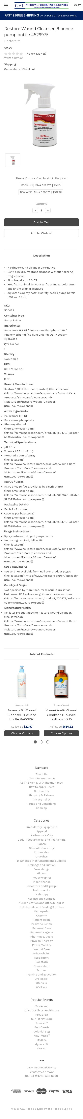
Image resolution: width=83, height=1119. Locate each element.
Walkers (41, 987)
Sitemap (41, 808)
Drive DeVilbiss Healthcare (41, 1010)
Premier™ (41, 1023)
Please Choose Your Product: (42, 178)
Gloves (41, 873)
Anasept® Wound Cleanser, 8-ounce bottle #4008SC (21, 714)
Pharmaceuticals (41, 936)
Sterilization (41, 966)
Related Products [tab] (41, 654)
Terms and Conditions (41, 803)
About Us (42, 774)
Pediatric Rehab (41, 924)
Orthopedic (41, 911)
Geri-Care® (41, 1027)
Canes (41, 844)
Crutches (41, 856)
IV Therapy (41, 894)
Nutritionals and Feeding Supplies (42, 907)
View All (41, 1048)
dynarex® (41, 1044)
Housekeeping (41, 877)
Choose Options (22, 733)
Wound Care (42, 949)
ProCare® (41, 1014)
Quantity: (42, 203)
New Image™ (42, 1036)
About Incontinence (42, 778)
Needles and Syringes (41, 898)
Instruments (41, 890)
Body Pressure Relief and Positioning (41, 839)
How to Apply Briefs (41, 787)
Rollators (41, 962)
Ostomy (41, 915)
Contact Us (41, 791)
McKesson (42, 1006)
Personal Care (41, 928)
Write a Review (13, 58)
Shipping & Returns (41, 795)
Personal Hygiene (41, 932)
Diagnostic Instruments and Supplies (41, 860)
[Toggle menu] (5, 5)
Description (41, 255)
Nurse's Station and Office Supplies (41, 903)
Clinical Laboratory (41, 848)
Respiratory (41, 957)
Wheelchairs (41, 953)
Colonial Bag (41, 1031)
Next (79, 700)
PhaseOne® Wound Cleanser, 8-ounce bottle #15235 (61, 714)
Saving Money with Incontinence (41, 782)
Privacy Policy (41, 799)
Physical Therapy (41, 941)
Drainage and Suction (41, 865)
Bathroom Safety (41, 835)
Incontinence (41, 882)
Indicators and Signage (41, 886)
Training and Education (42, 974)
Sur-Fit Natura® (41, 1019)
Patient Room (42, 919)
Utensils (41, 983)
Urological (41, 979)
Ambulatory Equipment (41, 827)
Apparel (41, 831)
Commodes (41, 852)
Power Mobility (41, 945)
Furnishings (42, 869)
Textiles (41, 970)
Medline (41, 1040)
